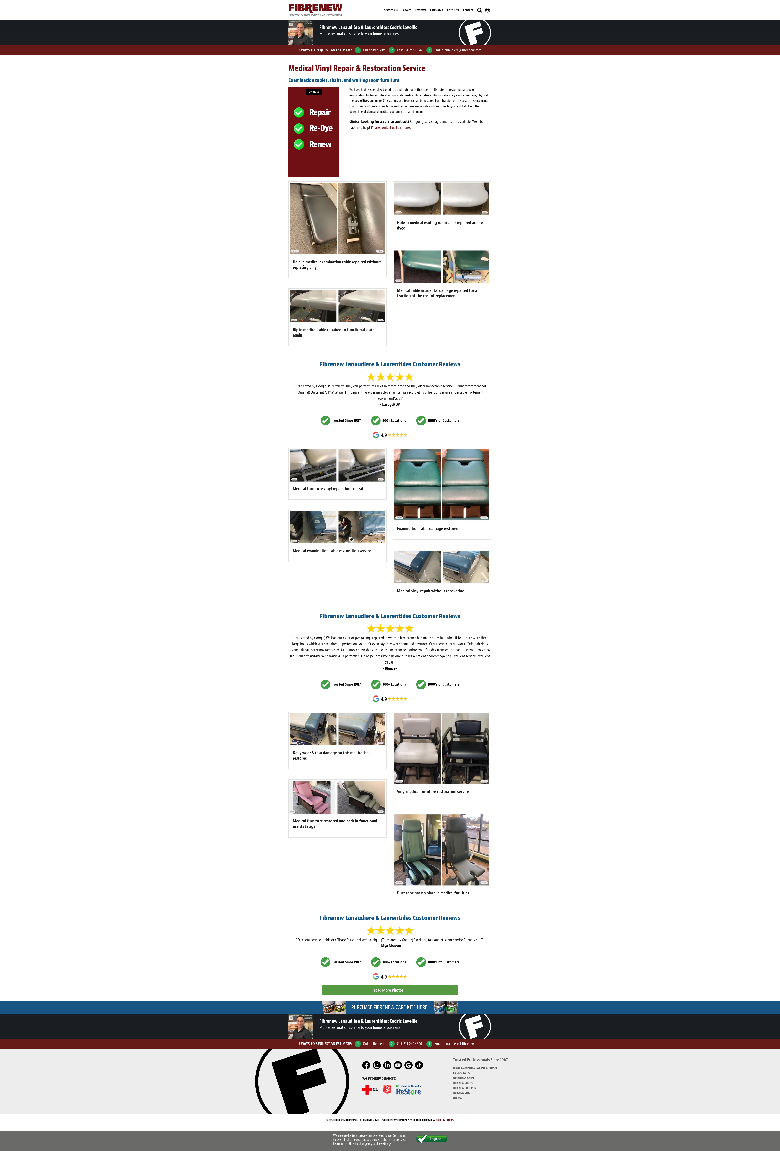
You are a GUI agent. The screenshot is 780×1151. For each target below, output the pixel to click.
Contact (468, 10)
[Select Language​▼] (487, 10)
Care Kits (453, 10)
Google (408, 1065)
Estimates (436, 10)
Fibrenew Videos (463, 1083)
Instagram (377, 1065)
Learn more (340, 1144)
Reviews (420, 10)
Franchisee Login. (445, 1120)
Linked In (387, 1065)
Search (479, 10)
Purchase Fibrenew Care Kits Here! (390, 1007)
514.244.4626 (413, 50)
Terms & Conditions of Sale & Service (475, 1068)
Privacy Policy (461, 1073)
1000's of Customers (443, 420)
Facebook (366, 1065)
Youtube (398, 1065)
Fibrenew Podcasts (464, 1088)
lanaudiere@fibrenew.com (462, 50)
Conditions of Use (463, 1078)
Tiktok (419, 1065)
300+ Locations (394, 420)
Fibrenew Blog (461, 1093)
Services (389, 10)
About (407, 10)
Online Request (374, 50)
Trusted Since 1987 (346, 420)
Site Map (458, 1098)
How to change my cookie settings (370, 1144)
